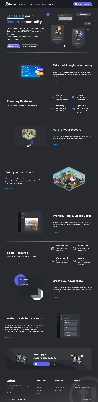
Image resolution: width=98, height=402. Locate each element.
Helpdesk (57, 385)
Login (84, 4)
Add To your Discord (43, 364)
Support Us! (40, 385)
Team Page (58, 390)
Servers (39, 390)
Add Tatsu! (15, 46)
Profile (39, 393)
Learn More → (57, 82)
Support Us (51, 4)
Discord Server (59, 387)
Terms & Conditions (86, 399)
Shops (39, 387)
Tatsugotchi (22, 4)
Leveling (30, 4)
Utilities (44, 4)
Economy (37, 4)
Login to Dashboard (29, 46)
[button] (29, 72)
